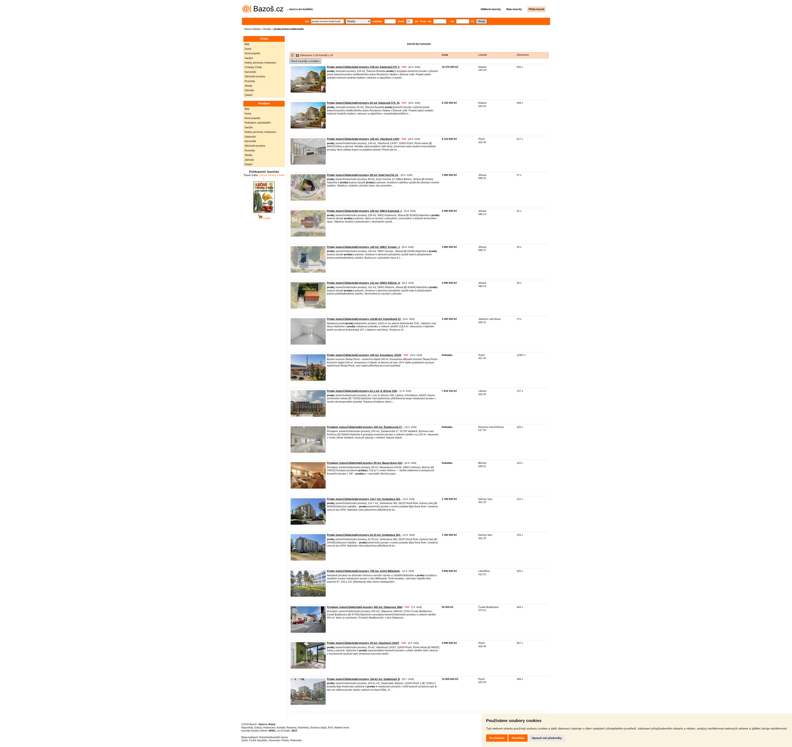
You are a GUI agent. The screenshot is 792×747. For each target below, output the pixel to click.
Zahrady (249, 90)
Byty (247, 44)
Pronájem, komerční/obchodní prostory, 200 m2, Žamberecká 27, (365, 427)
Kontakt (281, 727)
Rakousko (296, 740)
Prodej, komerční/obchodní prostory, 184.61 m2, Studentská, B (363, 679)
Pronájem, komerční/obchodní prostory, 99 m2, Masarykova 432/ (364, 463)
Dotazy (258, 727)
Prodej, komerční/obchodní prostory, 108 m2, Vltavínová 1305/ (363, 139)
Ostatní (248, 95)
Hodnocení (269, 727)
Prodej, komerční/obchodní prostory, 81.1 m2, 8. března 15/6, (362, 391)
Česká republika (258, 740)
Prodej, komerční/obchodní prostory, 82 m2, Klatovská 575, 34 (363, 102)
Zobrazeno (523, 54)
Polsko (285, 740)
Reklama (291, 727)
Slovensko (274, 740)
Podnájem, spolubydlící (258, 122)
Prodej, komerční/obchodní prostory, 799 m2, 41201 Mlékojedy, (363, 571)
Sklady (248, 85)
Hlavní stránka (252, 29)
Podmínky (303, 727)
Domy (248, 48)
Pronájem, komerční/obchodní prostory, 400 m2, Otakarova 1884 (364, 607)
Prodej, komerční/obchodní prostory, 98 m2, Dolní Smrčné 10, (363, 175)
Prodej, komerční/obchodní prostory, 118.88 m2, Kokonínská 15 (364, 319)
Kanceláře (250, 72)
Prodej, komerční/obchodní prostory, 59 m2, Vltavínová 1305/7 (363, 643)
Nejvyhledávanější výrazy (273, 737)
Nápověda (247, 727)
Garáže (249, 58)
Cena (445, 54)
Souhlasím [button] (496, 738)
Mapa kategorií (249, 737)
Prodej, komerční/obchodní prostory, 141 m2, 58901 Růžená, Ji (363, 283)
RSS (330, 727)
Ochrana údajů (318, 727)
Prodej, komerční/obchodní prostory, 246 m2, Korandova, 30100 (364, 355)
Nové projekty (252, 53)
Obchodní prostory (255, 76)
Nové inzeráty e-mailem (305, 61)
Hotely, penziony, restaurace (260, 62)
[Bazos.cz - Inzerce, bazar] (262, 11)
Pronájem (264, 103)
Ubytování (250, 136)
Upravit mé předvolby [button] (547, 738)
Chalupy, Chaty (253, 67)
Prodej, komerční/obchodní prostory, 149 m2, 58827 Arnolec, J (363, 247)
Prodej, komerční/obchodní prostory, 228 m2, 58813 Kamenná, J (364, 211)
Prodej (264, 38)
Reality (267, 29)
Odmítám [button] (518, 738)
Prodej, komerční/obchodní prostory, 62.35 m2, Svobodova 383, (364, 535)
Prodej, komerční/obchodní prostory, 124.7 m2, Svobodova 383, (364, 499)
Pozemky (250, 81)
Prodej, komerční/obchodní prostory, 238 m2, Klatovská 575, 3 (363, 67)
